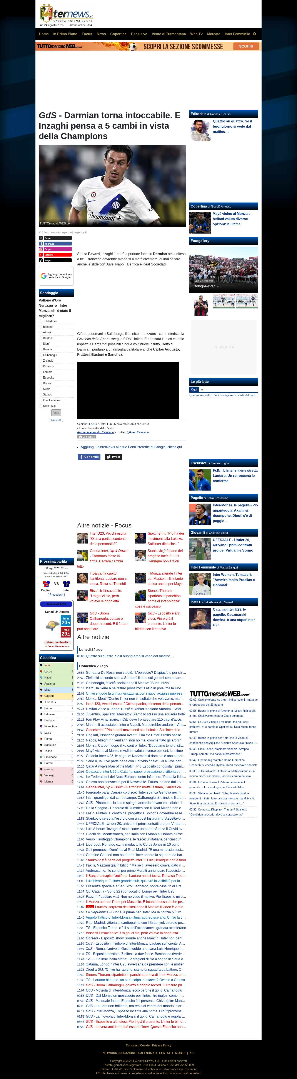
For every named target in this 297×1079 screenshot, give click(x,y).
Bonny (47, 383)
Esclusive (199, 463)
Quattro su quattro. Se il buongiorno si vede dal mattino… (130, 656)
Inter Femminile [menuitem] (237, 34)
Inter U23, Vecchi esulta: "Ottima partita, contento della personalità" (108, 539)
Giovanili (198, 532)
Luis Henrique (51, 400)
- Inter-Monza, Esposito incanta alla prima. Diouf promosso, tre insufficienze (147, 1011)
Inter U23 (198, 602)
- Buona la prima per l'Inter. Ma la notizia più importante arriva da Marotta (153, 912)
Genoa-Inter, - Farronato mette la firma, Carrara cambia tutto (141, 787)
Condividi (91, 456)
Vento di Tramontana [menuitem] (169, 34)
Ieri (202, 389)
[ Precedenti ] (56, 594)
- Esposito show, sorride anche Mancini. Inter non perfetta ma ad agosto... (148, 938)
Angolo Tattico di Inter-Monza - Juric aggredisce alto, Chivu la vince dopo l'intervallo (150, 917)
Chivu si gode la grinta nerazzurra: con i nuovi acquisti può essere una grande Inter (149, 693)
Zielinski (48, 360)
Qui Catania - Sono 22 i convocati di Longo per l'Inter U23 (130, 891)
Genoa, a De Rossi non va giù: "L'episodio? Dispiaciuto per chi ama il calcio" (145, 672)
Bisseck (48, 326)
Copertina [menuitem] (118, 34)
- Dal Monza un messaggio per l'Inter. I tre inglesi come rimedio (138, 995)
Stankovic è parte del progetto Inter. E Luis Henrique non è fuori (165, 556)
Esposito (48, 377)
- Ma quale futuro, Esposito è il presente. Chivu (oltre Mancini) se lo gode (145, 1001)
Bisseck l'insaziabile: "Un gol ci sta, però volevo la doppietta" (106, 596)
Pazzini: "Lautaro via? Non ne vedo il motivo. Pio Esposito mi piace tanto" (142, 896)
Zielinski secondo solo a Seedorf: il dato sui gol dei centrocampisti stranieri (143, 678)
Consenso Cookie (138, 1045)
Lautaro (47, 372)
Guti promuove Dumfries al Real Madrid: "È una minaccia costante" (137, 850)
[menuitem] (254, 34)
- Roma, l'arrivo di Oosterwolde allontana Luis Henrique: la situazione (143, 949)
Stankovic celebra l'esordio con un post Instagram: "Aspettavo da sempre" (142, 818)
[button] (56, 412)
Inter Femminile (203, 567)
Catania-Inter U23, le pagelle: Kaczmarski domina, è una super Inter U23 (141, 756)
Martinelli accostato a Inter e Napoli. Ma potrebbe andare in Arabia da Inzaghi (145, 724)
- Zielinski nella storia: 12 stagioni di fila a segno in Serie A (134, 959)
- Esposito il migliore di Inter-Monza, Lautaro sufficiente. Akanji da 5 (141, 943)
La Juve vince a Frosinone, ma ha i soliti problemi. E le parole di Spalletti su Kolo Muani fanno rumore (222, 726)
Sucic (46, 388)
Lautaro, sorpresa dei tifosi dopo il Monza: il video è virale (135, 907)
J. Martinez (50, 321)
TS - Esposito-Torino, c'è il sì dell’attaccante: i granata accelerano (136, 928)
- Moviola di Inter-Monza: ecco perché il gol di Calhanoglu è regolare (142, 990)
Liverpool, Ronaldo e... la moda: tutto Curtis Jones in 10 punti (132, 844)
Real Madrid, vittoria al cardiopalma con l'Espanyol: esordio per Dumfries (142, 922)
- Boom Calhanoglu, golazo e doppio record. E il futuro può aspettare (142, 985)
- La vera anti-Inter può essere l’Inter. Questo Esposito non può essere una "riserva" (153, 1027)
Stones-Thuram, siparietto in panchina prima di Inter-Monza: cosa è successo (145, 975)
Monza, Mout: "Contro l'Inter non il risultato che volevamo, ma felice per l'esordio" (148, 698)
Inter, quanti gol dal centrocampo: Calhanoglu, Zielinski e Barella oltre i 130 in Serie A (151, 797)
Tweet (115, 456)
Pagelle (197, 498)
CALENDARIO (147, 1053)
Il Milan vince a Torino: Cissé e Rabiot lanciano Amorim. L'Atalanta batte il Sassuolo (150, 709)
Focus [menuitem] (87, 34)
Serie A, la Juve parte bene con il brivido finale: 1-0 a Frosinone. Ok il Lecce (144, 761)
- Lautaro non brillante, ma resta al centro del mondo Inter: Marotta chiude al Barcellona (156, 1006)
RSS (192, 1053)
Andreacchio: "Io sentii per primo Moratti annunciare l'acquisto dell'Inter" (141, 870)
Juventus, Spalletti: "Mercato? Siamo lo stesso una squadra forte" (136, 714)
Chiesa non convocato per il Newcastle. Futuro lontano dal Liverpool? (139, 782)
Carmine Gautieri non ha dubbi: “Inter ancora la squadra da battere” (137, 855)
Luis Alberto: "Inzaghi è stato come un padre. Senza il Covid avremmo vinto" (144, 829)
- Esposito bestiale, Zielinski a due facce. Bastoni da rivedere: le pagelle (144, 954)
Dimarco (48, 366)
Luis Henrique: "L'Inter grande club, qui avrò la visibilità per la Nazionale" (142, 881)
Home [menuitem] (44, 34)
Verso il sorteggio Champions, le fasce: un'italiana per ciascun (136, 839)
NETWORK (110, 1053)
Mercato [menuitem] (213, 34)
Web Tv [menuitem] (196, 34)
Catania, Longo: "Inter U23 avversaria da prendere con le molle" (135, 964)
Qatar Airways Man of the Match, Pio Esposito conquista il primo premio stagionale (149, 766)
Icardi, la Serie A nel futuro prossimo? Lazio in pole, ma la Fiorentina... (139, 688)
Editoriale (198, 114)
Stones (47, 394)
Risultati (56, 420)
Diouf (46, 343)
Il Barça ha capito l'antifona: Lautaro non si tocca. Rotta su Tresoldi (108, 579)
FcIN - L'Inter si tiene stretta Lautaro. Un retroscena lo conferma (235, 476)
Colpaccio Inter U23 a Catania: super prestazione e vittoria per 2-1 (136, 771)
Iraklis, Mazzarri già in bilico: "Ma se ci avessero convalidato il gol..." (138, 865)
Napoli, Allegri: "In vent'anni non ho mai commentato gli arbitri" (134, 740)
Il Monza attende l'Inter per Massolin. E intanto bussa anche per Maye (165, 579)
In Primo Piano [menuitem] (65, 34)
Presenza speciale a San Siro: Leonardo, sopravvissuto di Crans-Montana (143, 886)
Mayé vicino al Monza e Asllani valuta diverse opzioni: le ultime (134, 751)
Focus (93, 424)
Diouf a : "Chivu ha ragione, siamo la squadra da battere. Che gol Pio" (142, 969)
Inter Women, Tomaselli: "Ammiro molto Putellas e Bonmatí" (234, 580)
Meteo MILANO (56, 604)
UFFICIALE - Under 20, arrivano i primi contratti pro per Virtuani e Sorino (141, 823)
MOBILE (180, 1053)
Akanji (47, 332)
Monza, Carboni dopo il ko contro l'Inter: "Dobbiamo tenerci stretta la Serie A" (145, 745)
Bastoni (48, 338)
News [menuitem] (101, 34)
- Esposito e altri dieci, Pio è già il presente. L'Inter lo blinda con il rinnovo (146, 1021)
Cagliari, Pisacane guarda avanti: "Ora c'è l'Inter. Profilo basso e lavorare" (142, 735)
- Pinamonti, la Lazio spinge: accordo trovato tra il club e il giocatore (141, 803)
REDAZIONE (127, 1053)
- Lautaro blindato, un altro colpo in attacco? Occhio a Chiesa (135, 980)
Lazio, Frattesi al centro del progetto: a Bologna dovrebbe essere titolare (141, 813)
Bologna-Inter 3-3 (207, 286)
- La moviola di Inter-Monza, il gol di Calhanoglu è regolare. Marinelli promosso (150, 1016)
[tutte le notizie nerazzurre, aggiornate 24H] (67, 13)
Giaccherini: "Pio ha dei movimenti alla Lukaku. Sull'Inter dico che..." (166, 539)
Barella (47, 349)
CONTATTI (166, 1053)
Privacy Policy (161, 1045)
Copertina (199, 206)
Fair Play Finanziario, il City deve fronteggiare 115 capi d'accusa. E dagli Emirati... (149, 719)
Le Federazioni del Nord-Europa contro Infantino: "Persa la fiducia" (137, 777)
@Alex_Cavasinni (138, 432)
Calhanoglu (50, 355)
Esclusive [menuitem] (139, 34)
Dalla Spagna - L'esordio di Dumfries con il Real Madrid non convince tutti (142, 808)
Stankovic (49, 405)
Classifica (48, 658)
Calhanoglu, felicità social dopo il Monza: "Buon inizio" (128, 683)
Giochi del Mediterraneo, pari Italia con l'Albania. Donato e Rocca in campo (143, 834)
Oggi (194, 389)
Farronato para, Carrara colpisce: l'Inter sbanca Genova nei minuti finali (140, 792)
